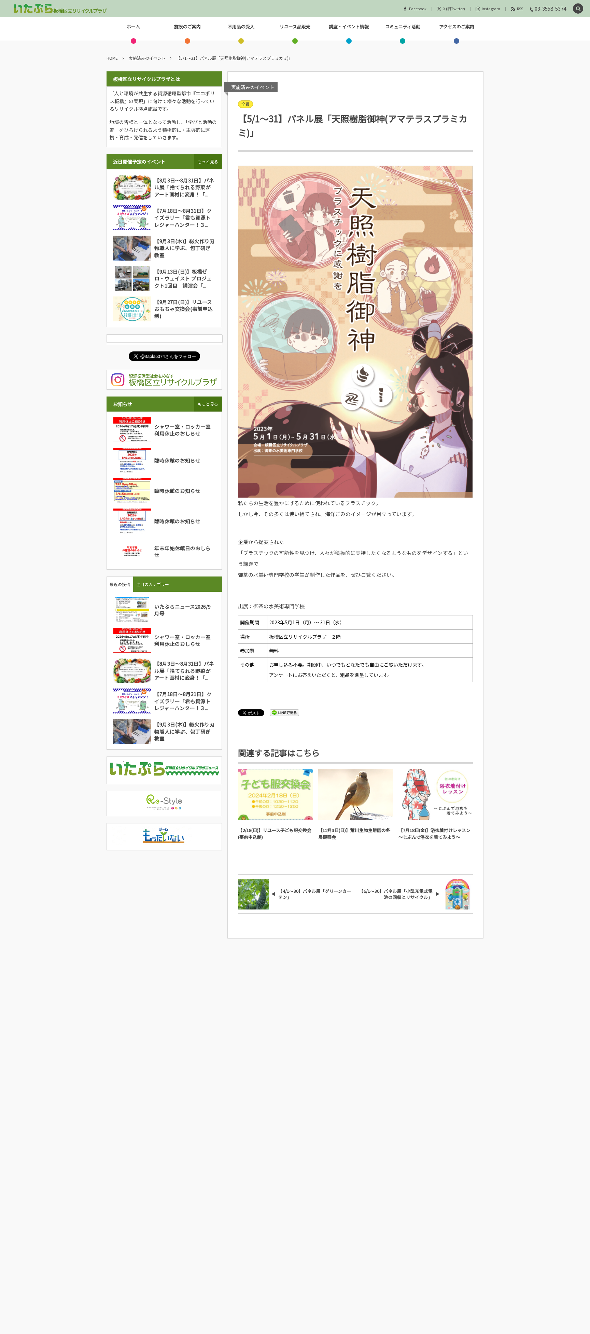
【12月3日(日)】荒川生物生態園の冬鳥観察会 (354, 833)
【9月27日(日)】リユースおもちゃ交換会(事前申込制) (183, 308)
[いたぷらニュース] (164, 773)
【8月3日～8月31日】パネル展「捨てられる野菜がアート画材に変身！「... (184, 187)
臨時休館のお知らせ (177, 460)
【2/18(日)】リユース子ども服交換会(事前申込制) (274, 833)
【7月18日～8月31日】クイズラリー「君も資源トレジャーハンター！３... (183, 217)
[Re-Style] (164, 806)
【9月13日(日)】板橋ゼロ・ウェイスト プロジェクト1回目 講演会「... (183, 278)
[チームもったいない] (164, 840)
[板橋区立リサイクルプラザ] (60, 8)
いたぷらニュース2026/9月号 (182, 610)
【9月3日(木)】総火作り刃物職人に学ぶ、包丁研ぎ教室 (184, 248)
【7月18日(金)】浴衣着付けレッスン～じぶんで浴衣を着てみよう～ (434, 833)
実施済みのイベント (252, 87)
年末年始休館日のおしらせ (182, 551)
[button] (578, 8)
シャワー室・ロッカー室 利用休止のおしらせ (185, 430)
